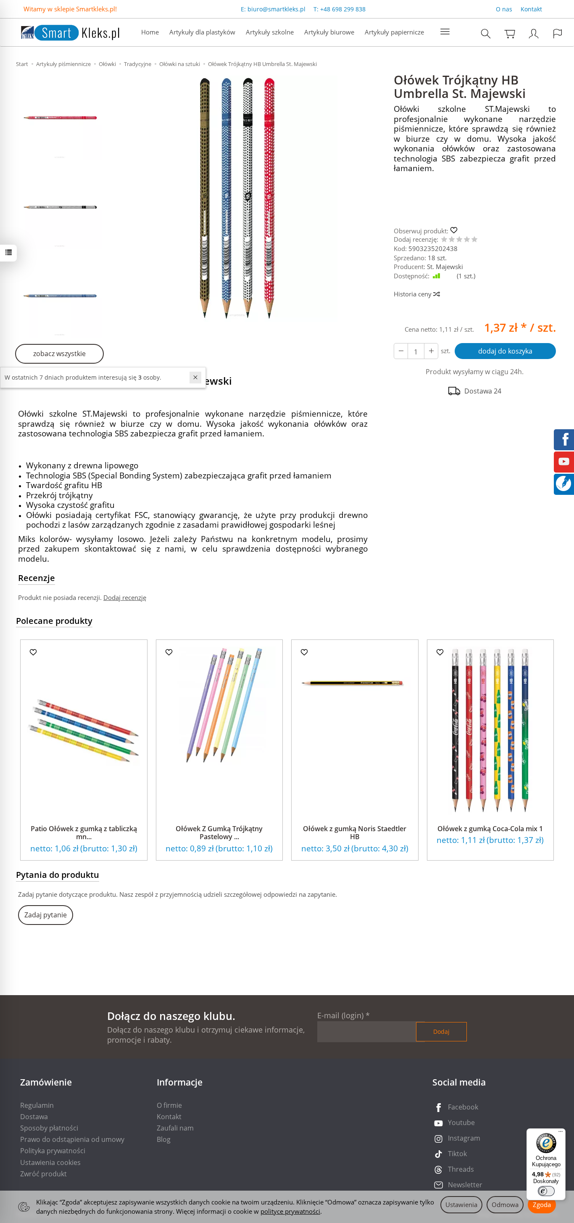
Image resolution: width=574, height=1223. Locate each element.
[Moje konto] (533, 33)
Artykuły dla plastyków (202, 32)
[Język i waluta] (557, 33)
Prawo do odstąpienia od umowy (72, 1139)
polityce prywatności (290, 1211)
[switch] (546, 1191)
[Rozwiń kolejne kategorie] (445, 31)
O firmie (169, 1105)
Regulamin (37, 1105)
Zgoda (542, 1204)
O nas (504, 9)
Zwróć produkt (43, 1173)
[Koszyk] (510, 33)
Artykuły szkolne (270, 32)
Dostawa (34, 1116)
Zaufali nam (175, 1128)
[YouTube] (564, 461)
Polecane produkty (54, 620)
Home (150, 32)
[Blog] (563, 482)
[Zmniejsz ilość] (431, 351)
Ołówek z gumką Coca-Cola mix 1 (490, 828)
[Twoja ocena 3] (459, 239)
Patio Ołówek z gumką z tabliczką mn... (84, 832)
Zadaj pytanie (45, 914)
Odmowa (505, 1204)
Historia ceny (413, 294)
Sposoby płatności (49, 1128)
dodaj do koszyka (505, 351)
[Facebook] (564, 438)
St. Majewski (445, 266)
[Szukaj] (486, 33)
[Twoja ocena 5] (474, 239)
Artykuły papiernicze (394, 32)
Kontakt (531, 9)
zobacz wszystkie (59, 353)
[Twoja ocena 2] (452, 239)
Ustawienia (461, 1204)
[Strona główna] (62, 31)
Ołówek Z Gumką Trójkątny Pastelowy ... (219, 832)
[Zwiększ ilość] (401, 351)
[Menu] (561, 1133)
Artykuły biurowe (329, 32)
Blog (164, 1139)
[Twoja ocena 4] (467, 239)
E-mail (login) (340, 1015)
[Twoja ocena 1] (444, 239)
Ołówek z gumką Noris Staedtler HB (354, 832)
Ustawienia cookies (50, 1162)
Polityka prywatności (52, 1150)
